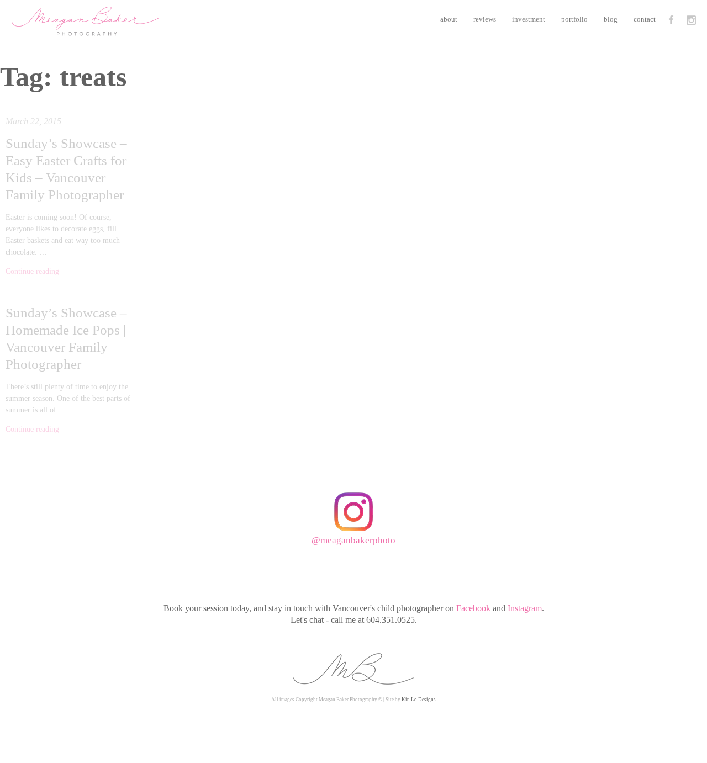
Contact (645, 19)
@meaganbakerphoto (353, 540)
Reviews (484, 19)
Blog (611, 19)
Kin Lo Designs (419, 699)
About (448, 19)
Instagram (525, 608)
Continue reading (32, 271)
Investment (528, 19)
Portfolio (574, 19)
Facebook (473, 608)
